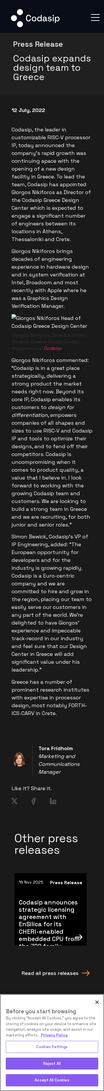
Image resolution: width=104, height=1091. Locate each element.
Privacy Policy (54, 1035)
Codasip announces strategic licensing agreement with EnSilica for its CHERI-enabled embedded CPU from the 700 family (49, 924)
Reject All (52, 1063)
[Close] (97, 1002)
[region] (52, 1042)
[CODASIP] (35, 26)
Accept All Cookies (52, 1080)
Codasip (52, 348)
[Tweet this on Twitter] (14, 802)
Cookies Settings (52, 1046)
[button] (95, 17)
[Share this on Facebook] (34, 802)
